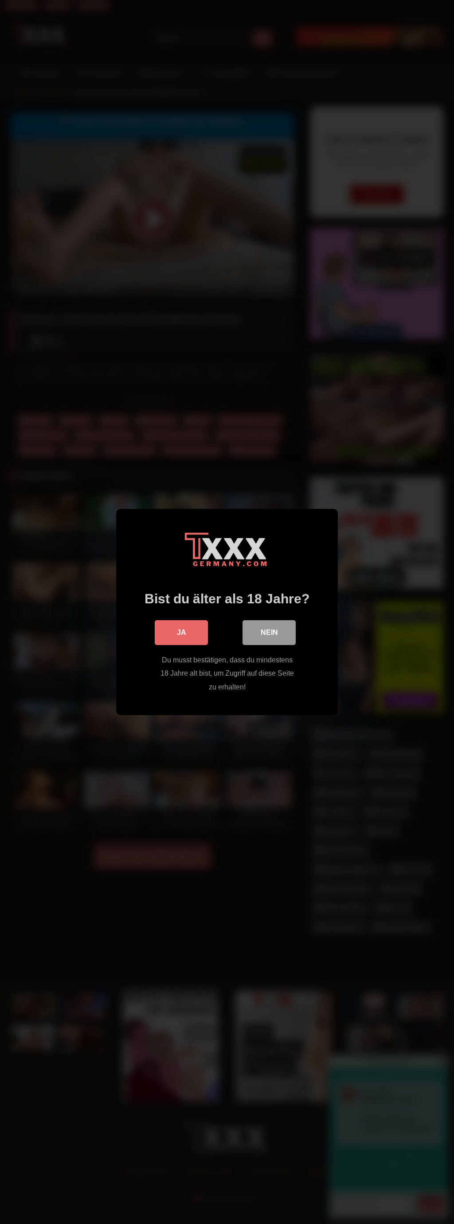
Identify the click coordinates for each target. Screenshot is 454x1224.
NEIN (269, 632)
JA (181, 632)
